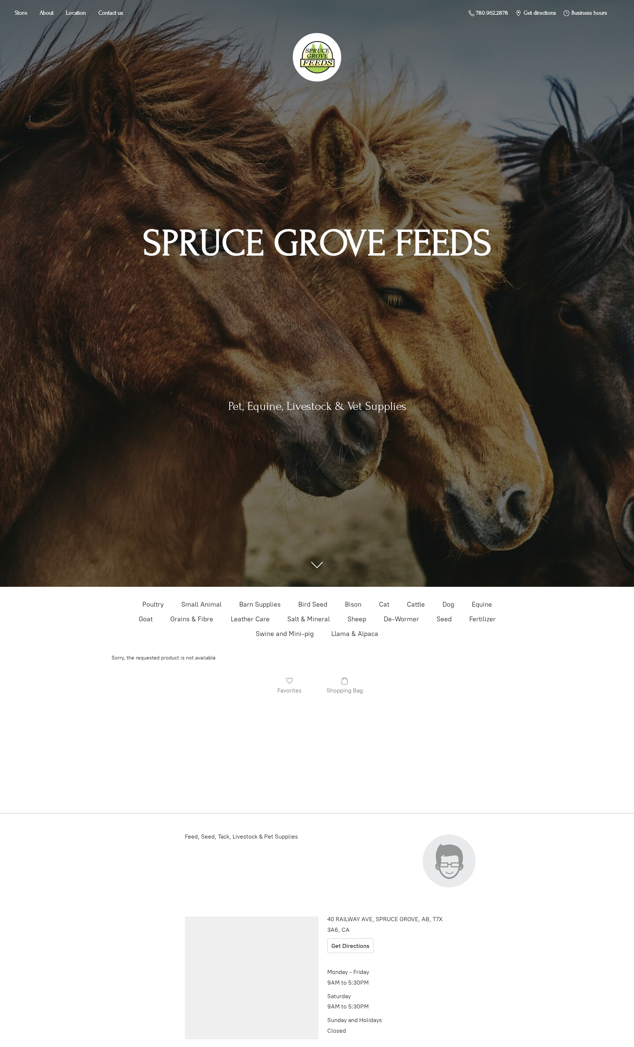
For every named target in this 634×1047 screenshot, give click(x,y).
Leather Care (250, 619)
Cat (384, 604)
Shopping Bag (345, 690)
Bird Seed (312, 604)
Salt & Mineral (308, 619)
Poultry (153, 604)
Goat (146, 619)
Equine (482, 604)
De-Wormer (401, 619)
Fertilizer (482, 619)
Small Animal (201, 604)
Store (21, 13)
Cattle (416, 604)
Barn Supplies (260, 604)
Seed (444, 619)
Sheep (356, 619)
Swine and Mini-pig (285, 634)
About (47, 13)
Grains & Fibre (191, 619)
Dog (448, 604)
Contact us (110, 13)
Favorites (289, 690)
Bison (353, 604)
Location (76, 13)
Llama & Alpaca (354, 634)
